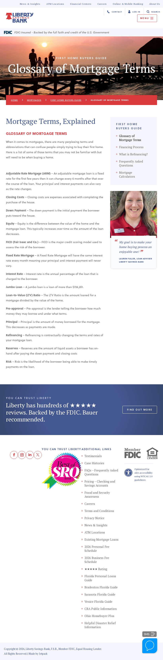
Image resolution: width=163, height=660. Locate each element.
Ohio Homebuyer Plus (99, 616)
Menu (145, 18)
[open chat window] (150, 646)
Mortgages (34, 100)
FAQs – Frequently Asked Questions (101, 472)
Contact (116, 11)
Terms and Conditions (99, 511)
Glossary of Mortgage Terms (130, 138)
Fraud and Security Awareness (97, 494)
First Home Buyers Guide (66, 100)
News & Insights (30, 3)
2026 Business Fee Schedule (96, 560)
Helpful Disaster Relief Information (100, 625)
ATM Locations (55, 3)
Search (155, 11)
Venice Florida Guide (98, 602)
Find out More (139, 409)
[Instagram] (22, 455)
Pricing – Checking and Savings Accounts (99, 483)
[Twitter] (38, 455)
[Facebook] (14, 455)
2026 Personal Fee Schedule (96, 549)
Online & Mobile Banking (128, 3)
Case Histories (94, 463)
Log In (136, 11)
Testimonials (93, 456)
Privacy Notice (94, 518)
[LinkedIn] (30, 455)
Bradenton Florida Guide (101, 587)
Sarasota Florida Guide (99, 594)
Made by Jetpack (38, 653)
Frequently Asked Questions (131, 163)
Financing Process (131, 147)
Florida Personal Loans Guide (100, 578)
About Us (154, 3)
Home (14, 100)
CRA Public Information (100, 609)
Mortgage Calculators (127, 174)
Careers (102, 3)
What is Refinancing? (133, 154)
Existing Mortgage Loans (101, 539)
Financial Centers (80, 3)
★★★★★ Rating (95, 569)
